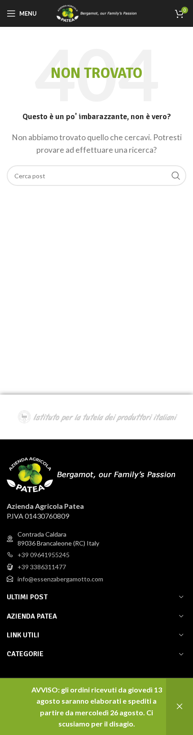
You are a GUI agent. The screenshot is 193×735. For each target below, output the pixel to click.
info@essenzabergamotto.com (60, 579)
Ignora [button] (179, 707)
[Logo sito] (97, 12)
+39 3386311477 (42, 567)
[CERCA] (176, 175)
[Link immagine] (91, 473)
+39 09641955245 (44, 555)
